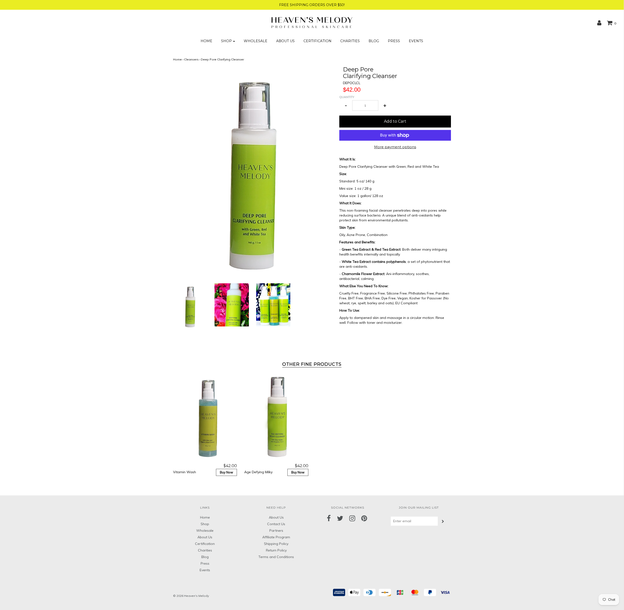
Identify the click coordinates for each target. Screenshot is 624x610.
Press (394, 41)
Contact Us (276, 524)
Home (206, 41)
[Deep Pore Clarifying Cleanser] (190, 306)
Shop (205, 524)
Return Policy (276, 550)
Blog (374, 41)
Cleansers (191, 59)
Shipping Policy (276, 543)
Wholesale (255, 41)
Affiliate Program (276, 537)
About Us (285, 41)
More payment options (395, 147)
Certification (317, 41)
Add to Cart (395, 121)
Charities (350, 41)
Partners (276, 530)
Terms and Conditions (276, 557)
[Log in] (599, 23)
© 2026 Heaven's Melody (191, 596)
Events (416, 41)
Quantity (346, 97)
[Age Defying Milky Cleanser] (276, 417)
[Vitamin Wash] (205, 417)
